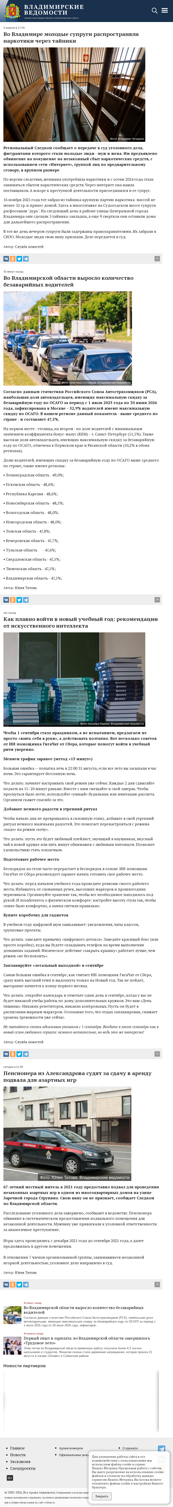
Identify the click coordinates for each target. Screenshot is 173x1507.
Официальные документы (79, 1455)
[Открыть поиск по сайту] (155, 13)
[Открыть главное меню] (164, 13)
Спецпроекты (23, 1468)
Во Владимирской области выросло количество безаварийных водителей (83, 1310)
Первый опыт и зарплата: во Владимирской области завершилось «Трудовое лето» (87, 1340)
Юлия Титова (26, 587)
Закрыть (101, 1496)
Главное (17, 1448)
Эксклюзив (20, 1461)
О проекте (130, 1448)
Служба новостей (29, 246)
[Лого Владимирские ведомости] (44, 11)
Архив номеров (71, 1448)
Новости (18, 1454)
